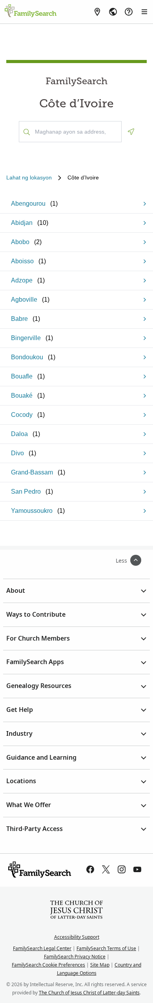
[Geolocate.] (131, 132)
